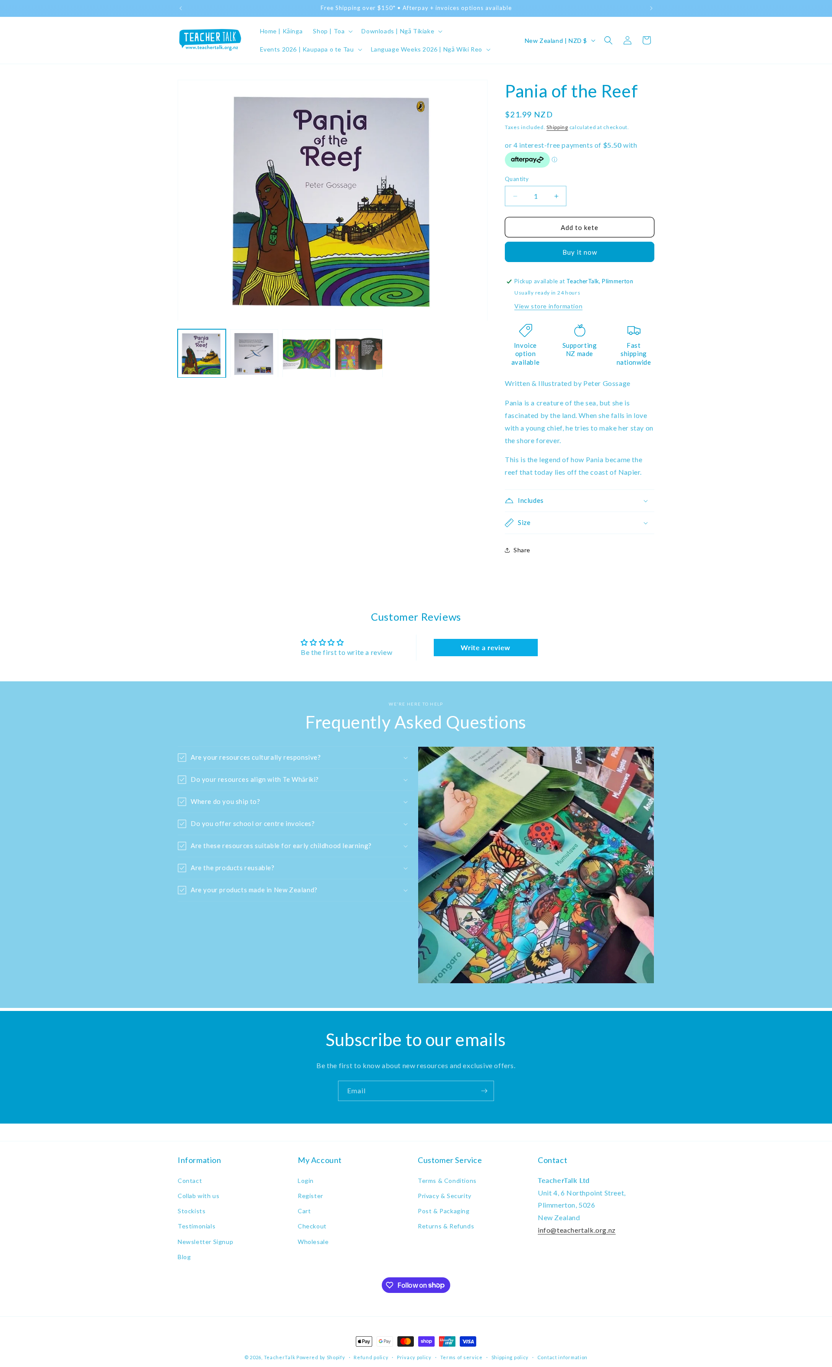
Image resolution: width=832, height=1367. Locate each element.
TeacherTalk (280, 1357)
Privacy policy (414, 1357)
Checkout (312, 1226)
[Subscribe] (484, 1091)
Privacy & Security (444, 1195)
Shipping (557, 127)
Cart (304, 1211)
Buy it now (579, 252)
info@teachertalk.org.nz (577, 1230)
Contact (190, 1180)
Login (306, 1180)
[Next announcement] (651, 8)
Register (310, 1195)
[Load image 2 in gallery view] (254, 354)
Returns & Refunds (446, 1226)
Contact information (562, 1357)
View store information (548, 306)
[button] (332, 31)
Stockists (191, 1211)
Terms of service (461, 1357)
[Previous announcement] (180, 8)
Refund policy (371, 1357)
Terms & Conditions (447, 1180)
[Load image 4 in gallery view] (359, 354)
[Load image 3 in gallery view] (307, 354)
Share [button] (522, 550)
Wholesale (313, 1241)
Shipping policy (510, 1357)
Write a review (485, 647)
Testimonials (196, 1226)
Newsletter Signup (205, 1241)
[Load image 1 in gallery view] (202, 354)
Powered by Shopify (320, 1357)
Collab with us (198, 1195)
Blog (184, 1256)
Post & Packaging (444, 1211)
